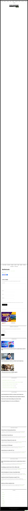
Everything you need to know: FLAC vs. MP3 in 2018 (10, 467)
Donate (3, 503)
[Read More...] (23, 432)
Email (3, 294)
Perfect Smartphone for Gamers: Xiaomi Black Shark (10, 472)
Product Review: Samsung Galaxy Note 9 (8, 430)
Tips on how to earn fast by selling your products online (11, 398)
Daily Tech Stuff (14, 6)
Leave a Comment (11, 362)
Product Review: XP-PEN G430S (6, 445)
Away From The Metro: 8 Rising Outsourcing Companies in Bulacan (11, 382)
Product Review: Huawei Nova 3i (7, 435)
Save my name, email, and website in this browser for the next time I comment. (12, 302)
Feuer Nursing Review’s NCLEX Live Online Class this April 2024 (12, 394)
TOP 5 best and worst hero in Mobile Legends (9, 372)
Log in (18, 508)
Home (3, 492)
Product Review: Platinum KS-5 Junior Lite (8, 440)
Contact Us (3, 505)
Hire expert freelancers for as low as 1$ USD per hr (10, 401)
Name (3, 290)
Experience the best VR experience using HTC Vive (10, 477)
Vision (3, 498)
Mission (3, 496)
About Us (3, 494)
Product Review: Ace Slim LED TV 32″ (7, 380)
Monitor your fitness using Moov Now (7, 483)
